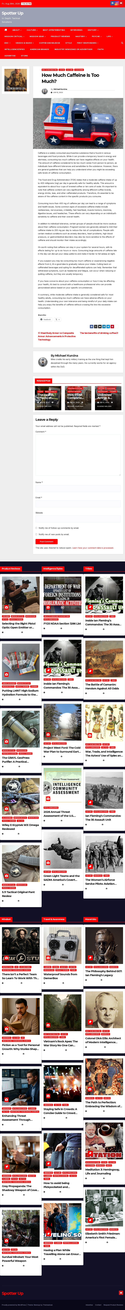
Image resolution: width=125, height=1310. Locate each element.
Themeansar (47, 1305)
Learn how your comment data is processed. (93, 548)
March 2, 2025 (94, 1178)
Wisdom (107, 1098)
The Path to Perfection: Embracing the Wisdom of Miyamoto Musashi (102, 1106)
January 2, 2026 (12, 1125)
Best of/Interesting (54, 30)
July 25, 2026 (52, 628)
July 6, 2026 (10, 834)
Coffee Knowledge (49, 43)
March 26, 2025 (95, 1047)
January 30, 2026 (12, 1054)
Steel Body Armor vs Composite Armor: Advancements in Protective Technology (57, 336)
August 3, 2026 (11, 983)
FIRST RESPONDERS (87, 43)
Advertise (10, 56)
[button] (122, 43)
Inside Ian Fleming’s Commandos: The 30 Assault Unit (62, 687)
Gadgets (64, 967)
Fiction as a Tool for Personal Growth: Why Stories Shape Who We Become (21, 1049)
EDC (7, 43)
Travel (73, 970)
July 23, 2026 (10, 699)
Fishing (55, 967)
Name (39, 482)
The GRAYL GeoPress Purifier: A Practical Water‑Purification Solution (20, 761)
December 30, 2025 (55, 1050)
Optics (5, 619)
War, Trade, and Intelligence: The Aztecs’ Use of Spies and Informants (104, 755)
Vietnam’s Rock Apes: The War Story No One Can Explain (61, 1045)
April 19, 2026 (52, 756)
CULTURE (31, 30)
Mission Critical (18, 616)
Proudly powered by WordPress (14, 1305)
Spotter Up (12, 13)
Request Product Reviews (113, 1305)
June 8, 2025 (52, 1192)
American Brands (39, 49)
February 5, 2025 (96, 888)
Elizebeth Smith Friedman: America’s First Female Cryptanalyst (102, 1237)
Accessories (7, 817)
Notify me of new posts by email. (54, 534)
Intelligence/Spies (15, 49)
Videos (108, 1165)
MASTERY (80, 36)
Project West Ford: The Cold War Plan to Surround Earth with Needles (62, 751)
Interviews (76, 30)
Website (39, 513)
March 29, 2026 (53, 983)
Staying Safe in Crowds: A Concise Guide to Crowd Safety (60, 1113)
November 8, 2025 (12, 1266)
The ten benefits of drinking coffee (98, 333)
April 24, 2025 (94, 693)
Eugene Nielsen (30, 632)
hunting (72, 967)
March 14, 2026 (53, 885)
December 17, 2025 (12, 1195)
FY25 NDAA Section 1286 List (62, 623)
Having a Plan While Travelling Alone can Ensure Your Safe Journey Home (62, 1254)
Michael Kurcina (60, 89)
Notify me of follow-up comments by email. (59, 528)
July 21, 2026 (10, 766)
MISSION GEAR (37, 36)
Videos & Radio (24, 43)
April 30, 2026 (52, 692)
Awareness (7, 1038)
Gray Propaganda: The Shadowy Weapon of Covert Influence (20, 1190)
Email (39, 497)
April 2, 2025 (94, 824)
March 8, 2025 (94, 1111)
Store (24, 56)
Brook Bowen (71, 983)
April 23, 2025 (94, 760)
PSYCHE (96, 36)
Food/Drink (79, 70)
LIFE (109, 36)
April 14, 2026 (52, 821)
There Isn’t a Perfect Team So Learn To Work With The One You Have (20, 978)
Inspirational (8, 967)
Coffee (61, 70)
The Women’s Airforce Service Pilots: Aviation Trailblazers (100, 883)
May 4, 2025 (93, 980)
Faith (101, 49)
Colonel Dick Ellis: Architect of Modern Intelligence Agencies (103, 1042)
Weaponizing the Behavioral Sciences (16, 970)
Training (113, 391)
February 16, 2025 (96, 1242)
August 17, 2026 (12, 632)
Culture (70, 70)
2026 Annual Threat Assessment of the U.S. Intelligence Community (59, 815)
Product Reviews (60, 36)
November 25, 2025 (55, 1118)
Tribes (70, 679)
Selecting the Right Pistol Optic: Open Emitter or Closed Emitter (18, 627)
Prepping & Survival (75, 388)
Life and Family (25, 967)
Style (68, 43)
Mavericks (98, 875)
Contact (98, 1305)
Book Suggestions (92, 1162)
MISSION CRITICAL (14, 36)
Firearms (101, 388)
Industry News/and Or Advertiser (73, 49)
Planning (32, 1108)
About (16, 30)
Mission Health (50, 391)
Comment (41, 431)
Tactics (20, 821)
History (92, 30)
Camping (47, 967)
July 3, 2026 (10, 901)
